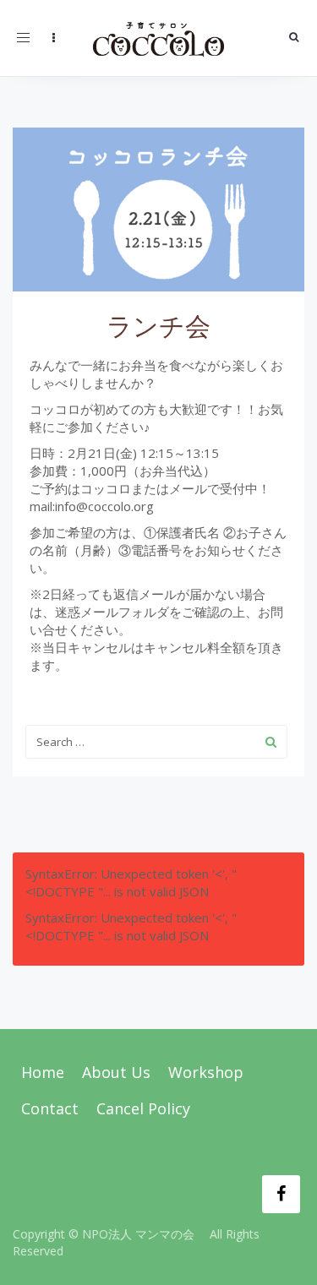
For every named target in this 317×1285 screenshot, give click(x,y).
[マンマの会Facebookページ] (281, 1194)
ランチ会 (158, 325)
